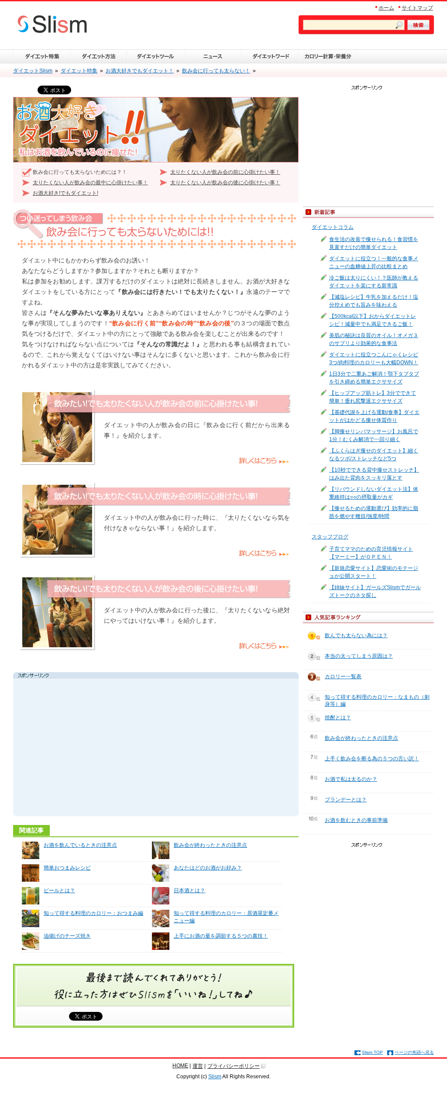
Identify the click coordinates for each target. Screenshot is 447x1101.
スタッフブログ (330, 537)
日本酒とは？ (189, 890)
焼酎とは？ (338, 717)
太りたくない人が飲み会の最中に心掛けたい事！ (90, 182)
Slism (214, 1076)
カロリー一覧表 (343, 676)
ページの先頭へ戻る (414, 1052)
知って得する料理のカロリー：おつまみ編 (93, 913)
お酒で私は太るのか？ (351, 779)
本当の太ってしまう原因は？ (359, 656)
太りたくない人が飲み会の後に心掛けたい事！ (225, 182)
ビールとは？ (59, 890)
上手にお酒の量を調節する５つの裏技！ (221, 936)
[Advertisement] (97, 748)
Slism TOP (372, 1052)
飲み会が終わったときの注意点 (210, 845)
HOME (180, 1066)
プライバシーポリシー (233, 1066)
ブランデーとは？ (346, 800)
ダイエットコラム (333, 227)
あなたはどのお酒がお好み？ (208, 868)
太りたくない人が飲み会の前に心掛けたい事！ (225, 172)
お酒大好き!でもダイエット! (65, 193)
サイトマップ (417, 8)
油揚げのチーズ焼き (67, 936)
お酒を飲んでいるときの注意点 (80, 845)
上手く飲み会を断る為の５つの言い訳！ (372, 759)
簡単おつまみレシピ (67, 868)
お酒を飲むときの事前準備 (356, 820)
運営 (198, 1066)
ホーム (386, 8)
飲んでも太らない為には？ (356, 635)
